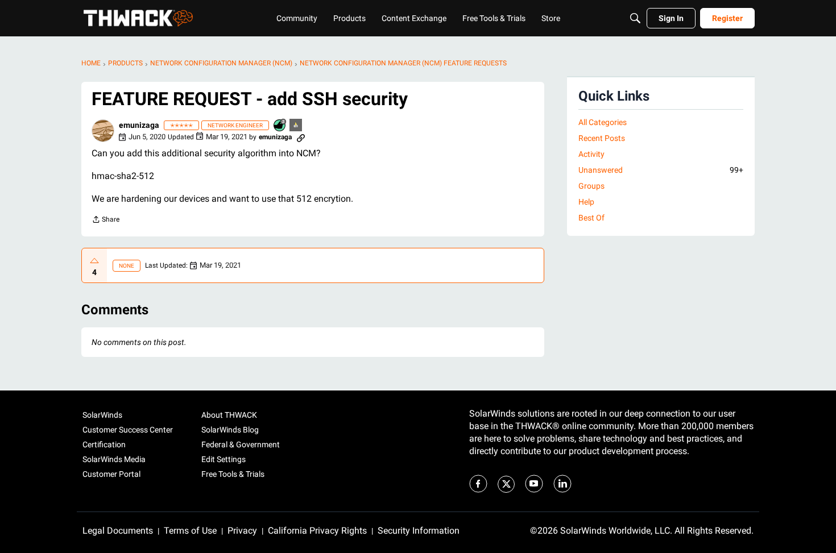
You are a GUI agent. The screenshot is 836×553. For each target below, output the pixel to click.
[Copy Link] (301, 137)
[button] (103, 130)
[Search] (635, 18)
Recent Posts (601, 138)
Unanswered (660, 169)
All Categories (602, 122)
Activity (591, 154)
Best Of (591, 217)
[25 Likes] (280, 125)
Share (105, 220)
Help (586, 201)
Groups (591, 185)
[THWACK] (138, 18)
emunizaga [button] (139, 125)
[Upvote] (94, 261)
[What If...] (296, 125)
